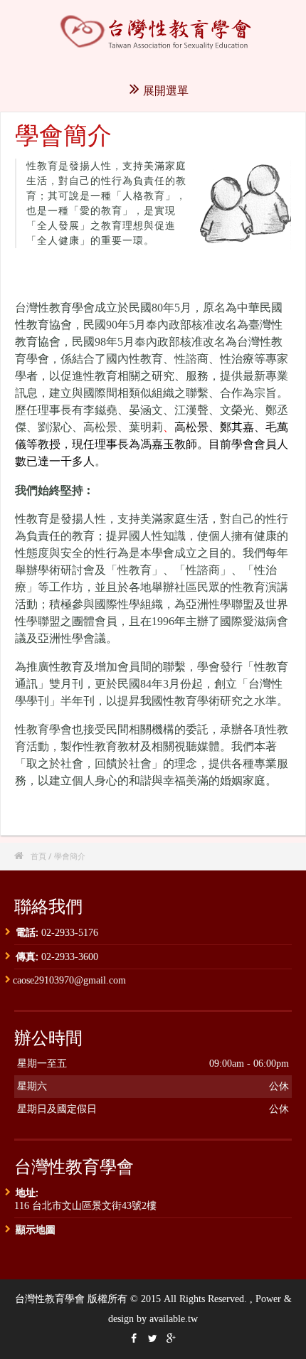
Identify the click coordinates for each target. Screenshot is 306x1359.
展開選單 (166, 90)
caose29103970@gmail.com (69, 980)
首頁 (38, 856)
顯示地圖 (36, 1229)
